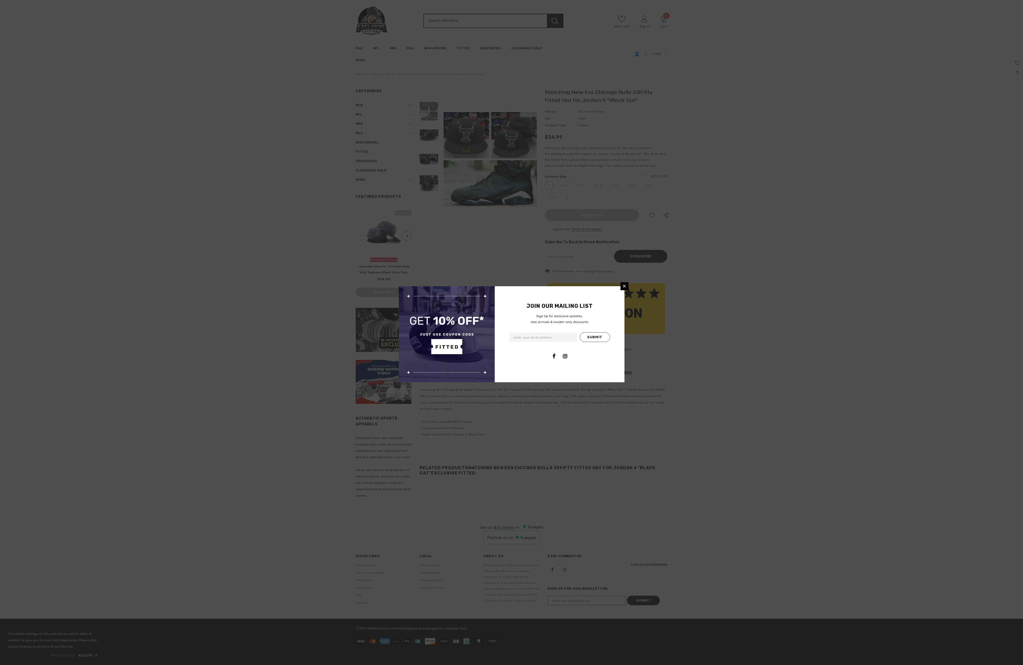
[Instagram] (565, 356)
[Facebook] (554, 356)
